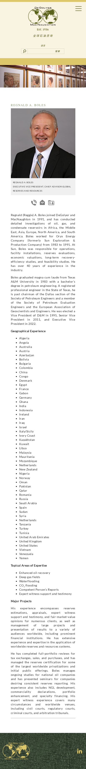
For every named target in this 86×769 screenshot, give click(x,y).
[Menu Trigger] (78, 8)
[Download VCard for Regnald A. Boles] (51, 202)
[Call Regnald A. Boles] (34, 202)
